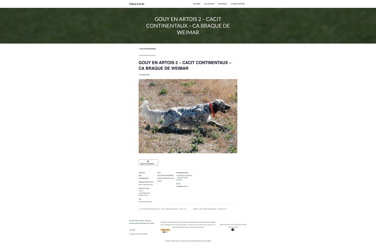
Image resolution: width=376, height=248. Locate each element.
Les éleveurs (222, 4)
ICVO (146, 195)
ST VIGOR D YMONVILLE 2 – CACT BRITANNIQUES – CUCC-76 (163, 209)
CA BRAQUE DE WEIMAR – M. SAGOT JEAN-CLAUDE (184, 178)
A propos (132, 230)
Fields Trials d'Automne (146, 184)
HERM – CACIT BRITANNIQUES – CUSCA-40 (209, 209)
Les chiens (196, 4)
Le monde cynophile (238, 4)
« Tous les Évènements (147, 49)
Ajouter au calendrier (147, 164)
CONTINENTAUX (144, 193)
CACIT (141, 191)
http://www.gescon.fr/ (145, 201)
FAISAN (141, 195)
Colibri (152, 223)
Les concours (209, 4)
